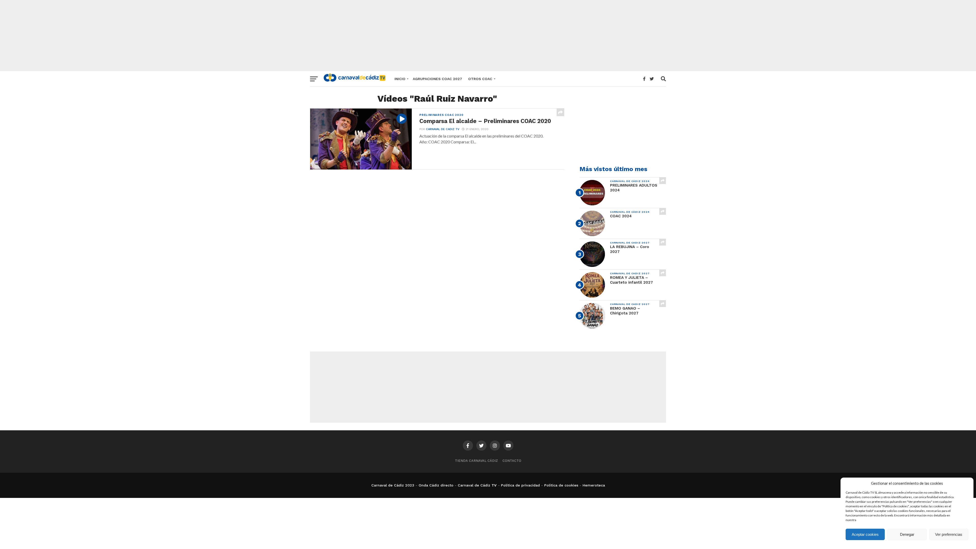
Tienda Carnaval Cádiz (476, 461)
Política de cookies (561, 485)
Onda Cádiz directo (436, 485)
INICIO (399, 79)
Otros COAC (480, 79)
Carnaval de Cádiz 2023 (392, 485)
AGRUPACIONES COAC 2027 (437, 79)
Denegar (907, 534)
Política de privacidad (520, 485)
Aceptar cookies (865, 534)
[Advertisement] (488, 35)
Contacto (511, 461)
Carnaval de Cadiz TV (442, 129)
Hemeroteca (594, 485)
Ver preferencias (948, 534)
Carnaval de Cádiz (474, 485)
